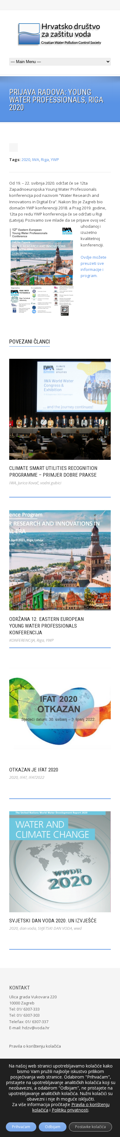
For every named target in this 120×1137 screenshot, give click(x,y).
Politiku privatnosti (70, 1110)
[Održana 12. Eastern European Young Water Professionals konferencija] (60, 560)
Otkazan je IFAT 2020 (33, 770)
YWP (55, 159)
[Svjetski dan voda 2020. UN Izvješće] (60, 861)
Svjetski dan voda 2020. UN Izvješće (53, 920)
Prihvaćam (21, 1126)
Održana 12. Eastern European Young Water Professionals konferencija (46, 626)
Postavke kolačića (90, 1126)
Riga (45, 159)
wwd (78, 928)
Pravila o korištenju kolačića (35, 1046)
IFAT (23, 777)
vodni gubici (50, 483)
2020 (26, 159)
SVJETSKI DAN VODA (55, 928)
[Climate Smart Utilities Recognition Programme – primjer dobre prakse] (60, 409)
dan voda (28, 928)
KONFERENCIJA (22, 640)
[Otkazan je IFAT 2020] (60, 710)
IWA (35, 159)
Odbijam (52, 1126)
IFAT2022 (36, 777)
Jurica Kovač (28, 483)
